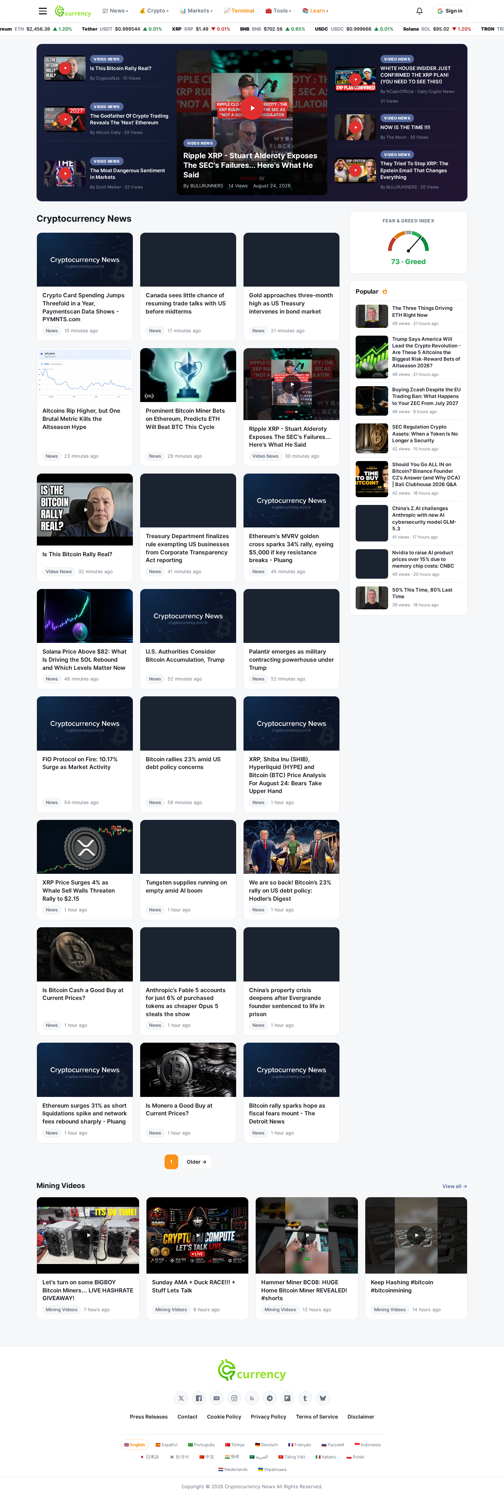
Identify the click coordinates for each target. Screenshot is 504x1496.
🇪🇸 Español (166, 1444)
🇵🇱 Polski (355, 1456)
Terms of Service (317, 1416)
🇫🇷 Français (299, 1444)
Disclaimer (361, 1416)
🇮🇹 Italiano (325, 1456)
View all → (454, 1186)
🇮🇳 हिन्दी (232, 1456)
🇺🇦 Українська (272, 1469)
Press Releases (149, 1416)
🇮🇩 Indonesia (367, 1444)
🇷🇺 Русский (332, 1444)
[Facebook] (199, 1398)
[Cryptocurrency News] (73, 11)
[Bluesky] (323, 1398)
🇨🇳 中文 (206, 1456)
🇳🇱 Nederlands (233, 1469)
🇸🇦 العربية (258, 1456)
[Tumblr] (305, 1398)
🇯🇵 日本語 (149, 1456)
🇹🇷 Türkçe (235, 1444)
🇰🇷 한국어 (179, 1456)
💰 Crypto (154, 10)
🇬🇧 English (134, 1444)
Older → (197, 1162)
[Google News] (217, 1398)
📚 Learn (315, 10)
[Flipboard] (287, 1398)
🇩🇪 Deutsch (266, 1444)
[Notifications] (419, 11)
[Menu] (43, 11)
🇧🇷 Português (201, 1444)
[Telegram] (270, 1398)
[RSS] (252, 1398)
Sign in (454, 11)
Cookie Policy (224, 1416)
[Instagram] (234, 1398)
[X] (181, 1398)
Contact (187, 1416)
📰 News (115, 10)
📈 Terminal (239, 10)
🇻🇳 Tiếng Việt (291, 1456)
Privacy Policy (268, 1416)
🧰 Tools (278, 10)
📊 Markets (196, 10)
